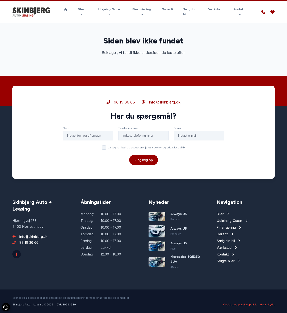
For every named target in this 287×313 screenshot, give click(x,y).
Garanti (167, 9)
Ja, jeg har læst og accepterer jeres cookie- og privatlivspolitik (146, 147)
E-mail (178, 128)
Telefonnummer (128, 128)
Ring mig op (143, 160)
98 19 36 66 (124, 102)
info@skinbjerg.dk (164, 102)
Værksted (215, 9)
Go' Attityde (267, 304)
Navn (66, 128)
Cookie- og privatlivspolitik (240, 304)
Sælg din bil (189, 12)
